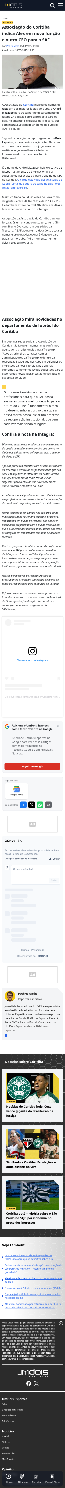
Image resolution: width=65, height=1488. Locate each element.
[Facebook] (28, 1383)
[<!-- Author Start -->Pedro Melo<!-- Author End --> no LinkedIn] (6, 1036)
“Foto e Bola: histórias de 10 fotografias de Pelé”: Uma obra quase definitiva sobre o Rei (29, 1257)
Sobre (5, 1404)
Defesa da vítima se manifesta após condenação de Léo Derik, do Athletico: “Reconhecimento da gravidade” (33, 1269)
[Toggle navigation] (60, 5)
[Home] (12, 5)
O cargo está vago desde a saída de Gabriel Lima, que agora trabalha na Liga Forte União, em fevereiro (32, 183)
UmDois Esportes (14, 1399)
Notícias (8, 1431)
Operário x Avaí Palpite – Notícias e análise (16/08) (32, 1288)
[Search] (52, 5)
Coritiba (28, 104)
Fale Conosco (8, 1421)
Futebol (5, 1436)
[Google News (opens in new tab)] (16, 791)
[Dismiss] (58, 726)
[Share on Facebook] (23, 805)
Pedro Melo (12, 46)
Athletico (6, 1442)
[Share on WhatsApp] (40, 805)
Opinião (8, 1469)
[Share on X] (31, 805)
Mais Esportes (8, 1459)
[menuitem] (9, 1478)
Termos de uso (9, 1415)
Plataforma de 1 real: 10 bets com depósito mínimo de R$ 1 (33, 1280)
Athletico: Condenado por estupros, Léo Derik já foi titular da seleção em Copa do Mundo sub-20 (33, 1305)
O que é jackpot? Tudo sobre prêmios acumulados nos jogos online (32, 1296)
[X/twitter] (36, 1383)
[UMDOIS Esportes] (32, 1373)
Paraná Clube (8, 1453)
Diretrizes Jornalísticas (12, 1409)
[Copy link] (48, 805)
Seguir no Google (32, 766)
